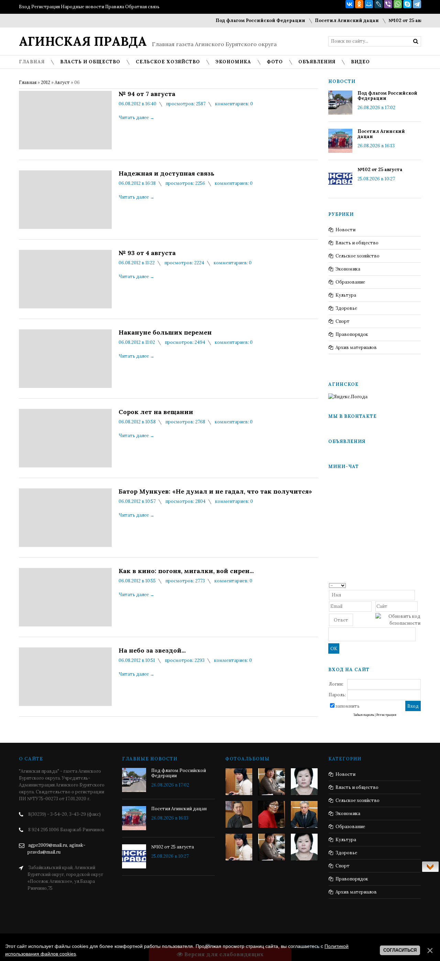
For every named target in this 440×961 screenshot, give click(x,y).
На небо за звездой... (152, 650)
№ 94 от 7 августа (147, 94)
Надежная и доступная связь (166, 173)
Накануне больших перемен (165, 332)
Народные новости (82, 7)
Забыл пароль (363, 715)
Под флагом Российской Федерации (250, 20)
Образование (350, 282)
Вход (24, 7)
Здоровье (346, 308)
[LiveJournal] (378, 4)
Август (62, 82)
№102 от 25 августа (400, 20)
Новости (345, 230)
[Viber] (388, 4)
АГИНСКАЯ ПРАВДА (83, 41)
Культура (346, 295)
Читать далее (136, 117)
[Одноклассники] (359, 4)
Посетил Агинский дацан (336, 20)
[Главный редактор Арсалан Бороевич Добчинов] (304, 814)
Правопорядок (352, 334)
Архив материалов (356, 347)
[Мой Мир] (369, 4)
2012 (45, 82)
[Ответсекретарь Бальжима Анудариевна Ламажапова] (271, 814)
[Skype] (407, 4)
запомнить (348, 706)
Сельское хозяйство (358, 256)
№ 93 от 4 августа (147, 253)
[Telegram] (417, 4)
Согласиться (400, 950)
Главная (27, 82)
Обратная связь (142, 7)
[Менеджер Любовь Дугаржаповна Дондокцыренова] (271, 781)
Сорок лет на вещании (156, 412)
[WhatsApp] (398, 4)
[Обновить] (418, 585)
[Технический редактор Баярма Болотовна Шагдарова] (239, 781)
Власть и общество (357, 243)
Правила (114, 7)
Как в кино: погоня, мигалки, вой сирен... (186, 571)
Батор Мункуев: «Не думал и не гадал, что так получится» (215, 491)
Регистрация (45, 7)
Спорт (343, 321)
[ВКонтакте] (349, 4)
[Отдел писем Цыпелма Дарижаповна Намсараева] (304, 781)
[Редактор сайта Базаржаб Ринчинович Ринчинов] (239, 814)
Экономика (348, 269)
